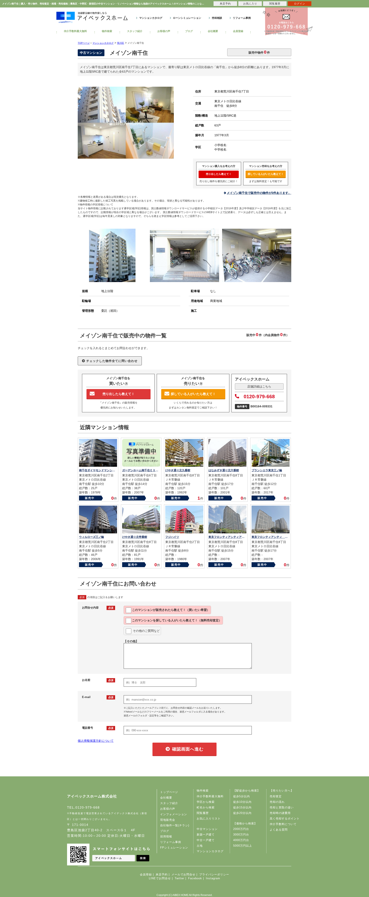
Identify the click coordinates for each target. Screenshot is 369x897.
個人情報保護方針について (96, 740)
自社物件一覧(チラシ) (174, 825)
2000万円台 (241, 829)
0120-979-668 (259, 396)
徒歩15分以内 (242, 807)
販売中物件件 (259, 52)
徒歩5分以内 (241, 796)
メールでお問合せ (183, 874)
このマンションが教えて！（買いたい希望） (171, 610)
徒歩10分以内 (242, 801)
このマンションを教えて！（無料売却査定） (177, 620)
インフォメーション (173, 814)
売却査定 (276, 796)
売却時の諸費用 (280, 813)
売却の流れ (277, 801)
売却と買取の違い (282, 807)
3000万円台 (241, 834)
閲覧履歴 (203, 813)
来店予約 (162, 874)
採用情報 (166, 836)
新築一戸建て (206, 834)
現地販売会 (167, 819)
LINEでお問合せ (160, 878)
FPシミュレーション (174, 847)
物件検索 (107, 31)
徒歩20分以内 (242, 813)
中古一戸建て (206, 840)
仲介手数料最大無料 (75, 31)
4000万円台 (241, 840)
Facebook (195, 878)
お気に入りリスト (209, 818)
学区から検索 (206, 801)
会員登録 (238, 31)
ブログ (189, 31)
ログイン (299, 3)
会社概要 (213, 31)
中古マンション (207, 829)
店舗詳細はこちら (259, 386)
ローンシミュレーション (187, 17)
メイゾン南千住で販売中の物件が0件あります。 (259, 193)
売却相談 (217, 17)
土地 (200, 845)
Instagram (213, 878)
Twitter (179, 878)
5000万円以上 (242, 845)
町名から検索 (206, 807)
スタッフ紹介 (134, 31)
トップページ (169, 792)
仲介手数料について (283, 824)
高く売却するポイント (285, 818)
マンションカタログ (150, 17)
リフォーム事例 (242, 17)
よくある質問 (279, 829)
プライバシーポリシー (214, 874)
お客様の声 (163, 31)
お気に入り (250, 3)
